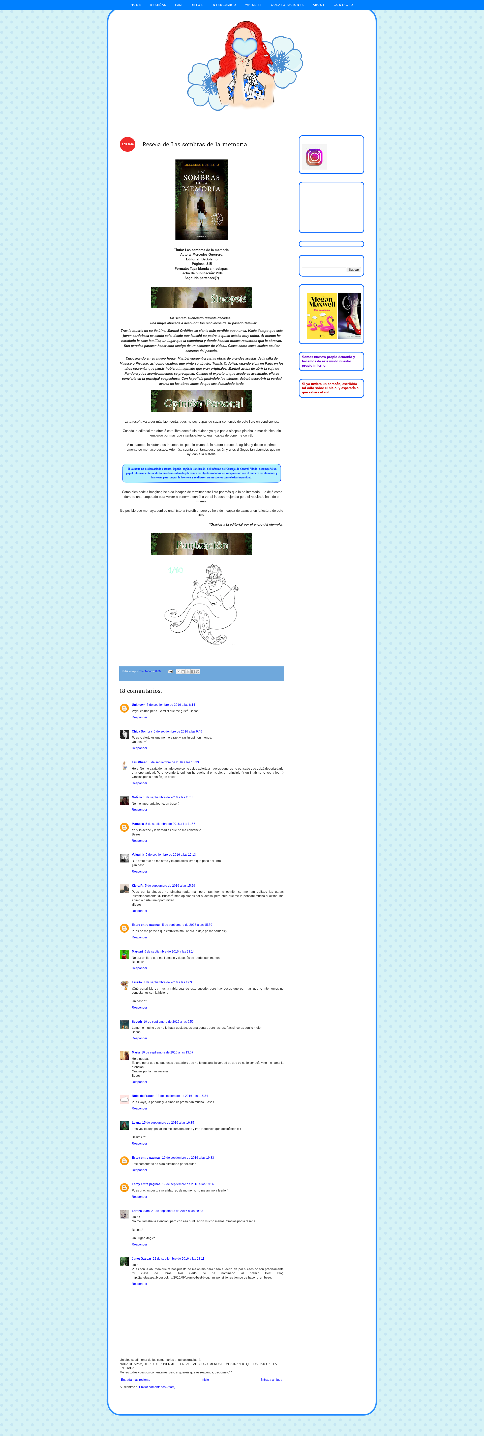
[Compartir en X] (188, 671)
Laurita (137, 982)
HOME (136, 4)
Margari (137, 951)
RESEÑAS (158, 4)
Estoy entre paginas (146, 925)
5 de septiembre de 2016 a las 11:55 (170, 824)
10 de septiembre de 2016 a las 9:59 (168, 1021)
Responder (139, 717)
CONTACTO (343, 4)
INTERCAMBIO (224, 4)
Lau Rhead (139, 762)
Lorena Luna (141, 1211)
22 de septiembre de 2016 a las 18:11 (178, 1258)
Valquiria (138, 854)
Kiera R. (137, 885)
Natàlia (137, 797)
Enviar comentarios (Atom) (157, 1387)
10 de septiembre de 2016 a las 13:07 (167, 1052)
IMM (178, 4)
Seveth (137, 1021)
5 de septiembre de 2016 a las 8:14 (171, 705)
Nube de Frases (143, 1096)
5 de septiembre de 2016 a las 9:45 (178, 731)
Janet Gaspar (141, 1258)
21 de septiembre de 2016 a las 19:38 (177, 1211)
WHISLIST (253, 4)
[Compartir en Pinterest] (197, 671)
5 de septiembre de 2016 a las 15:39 (187, 925)
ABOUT (319, 4)
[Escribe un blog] (183, 671)
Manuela (138, 824)
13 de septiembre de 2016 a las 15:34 (182, 1096)
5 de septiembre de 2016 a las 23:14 (169, 951)
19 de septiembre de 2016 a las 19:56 (188, 1184)
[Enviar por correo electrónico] (178, 671)
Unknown (138, 705)
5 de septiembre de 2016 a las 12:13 (171, 854)
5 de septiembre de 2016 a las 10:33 (174, 762)
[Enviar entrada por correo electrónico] (170, 671)
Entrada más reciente (135, 1379)
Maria (136, 1052)
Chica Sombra (142, 731)
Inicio (205, 1379)
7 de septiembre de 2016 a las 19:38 (168, 982)
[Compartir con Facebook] (192, 671)
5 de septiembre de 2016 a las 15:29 (170, 885)
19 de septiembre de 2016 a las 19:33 (188, 1157)
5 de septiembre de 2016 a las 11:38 (168, 797)
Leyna (136, 1122)
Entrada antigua (271, 1379)
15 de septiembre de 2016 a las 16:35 (168, 1122)
